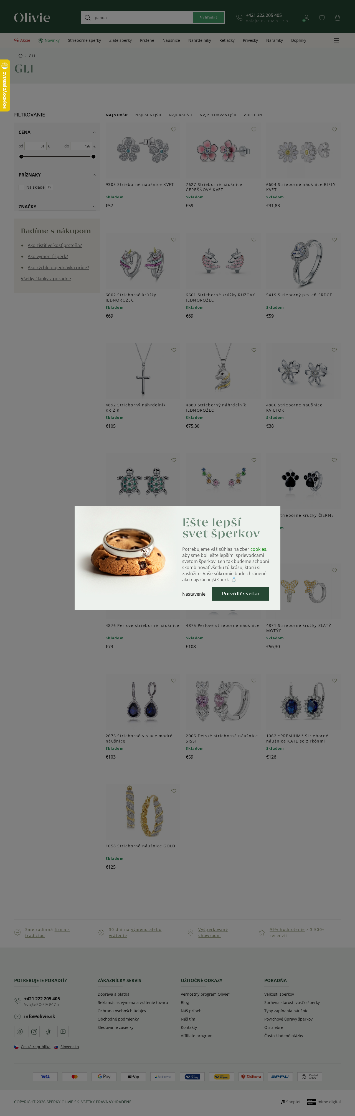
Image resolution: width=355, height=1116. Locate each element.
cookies (258, 549)
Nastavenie (194, 594)
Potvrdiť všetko (241, 594)
